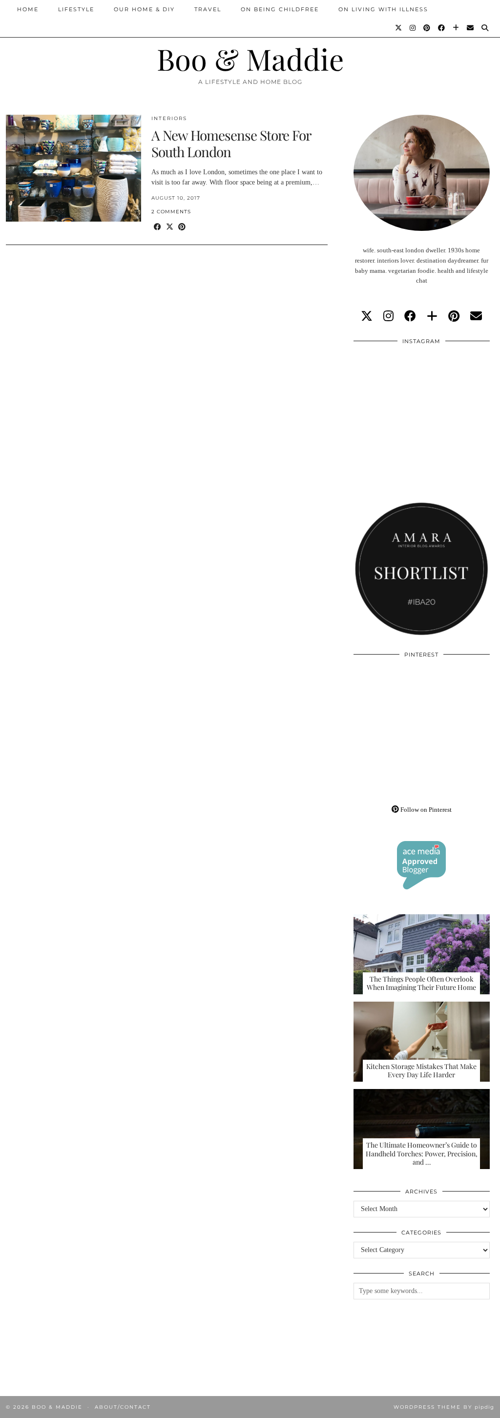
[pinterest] (453, 316)
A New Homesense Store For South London (231, 143)
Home (28, 9)
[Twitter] (399, 28)
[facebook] (410, 316)
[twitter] (367, 316)
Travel (207, 9)
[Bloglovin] (456, 28)
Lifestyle (76, 9)
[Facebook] (442, 28)
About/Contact (123, 1407)
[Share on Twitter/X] (170, 227)
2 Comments (171, 211)
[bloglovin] (432, 316)
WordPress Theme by (444, 1407)
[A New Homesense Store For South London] (73, 168)
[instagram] (388, 316)
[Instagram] (413, 28)
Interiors (169, 118)
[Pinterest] (427, 28)
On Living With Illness (383, 9)
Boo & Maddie (250, 58)
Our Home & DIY (144, 9)
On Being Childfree (280, 9)
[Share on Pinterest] (182, 227)
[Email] (471, 28)
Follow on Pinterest (425, 809)
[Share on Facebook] (157, 227)
